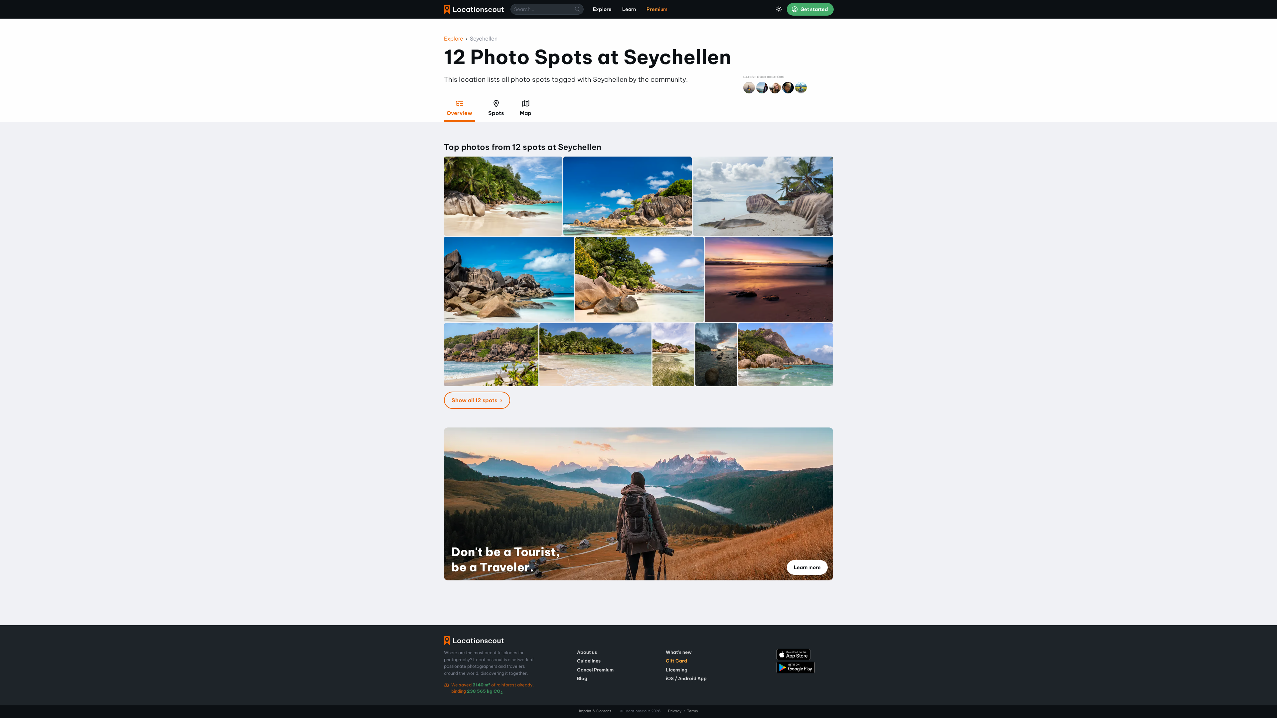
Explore (453, 38)
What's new (679, 652)
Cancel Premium (595, 670)
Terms (692, 711)
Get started (813, 9)
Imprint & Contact (595, 711)
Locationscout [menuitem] (474, 9)
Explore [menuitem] (602, 9)
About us (587, 652)
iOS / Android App (686, 678)
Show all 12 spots (475, 400)
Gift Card (676, 661)
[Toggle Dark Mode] (778, 9)
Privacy (674, 711)
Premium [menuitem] (656, 9)
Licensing (676, 670)
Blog (582, 678)
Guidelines (589, 661)
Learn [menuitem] (629, 9)
